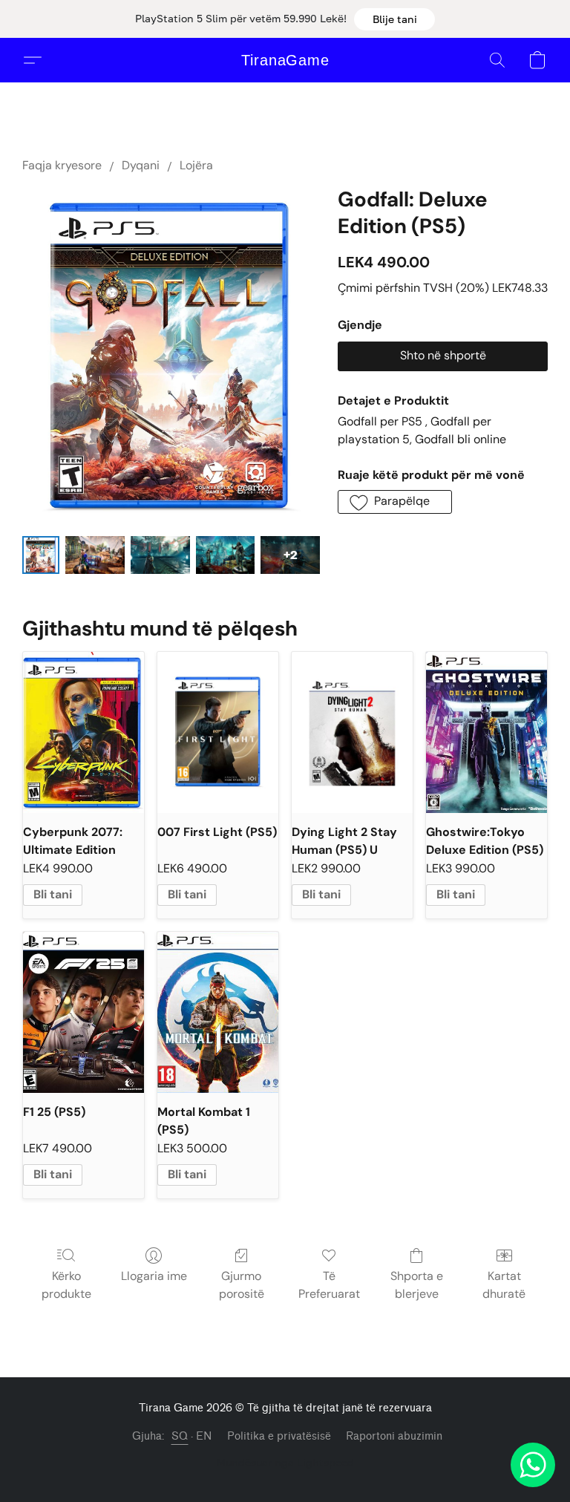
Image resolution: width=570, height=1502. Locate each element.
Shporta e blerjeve (416, 1285)
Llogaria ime (154, 1276)
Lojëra (196, 165)
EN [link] (204, 1436)
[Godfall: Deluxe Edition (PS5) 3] (225, 554)
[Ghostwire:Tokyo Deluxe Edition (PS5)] (486, 732)
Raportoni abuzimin (394, 1436)
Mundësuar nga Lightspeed (285, 1462)
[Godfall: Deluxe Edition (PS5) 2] (160, 554)
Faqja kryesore (62, 165)
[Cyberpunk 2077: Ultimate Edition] (83, 732)
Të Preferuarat (329, 1285)
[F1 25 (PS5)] (83, 1012)
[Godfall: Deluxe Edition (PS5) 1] (95, 554)
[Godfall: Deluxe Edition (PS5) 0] (40, 554)
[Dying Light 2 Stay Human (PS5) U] (352, 732)
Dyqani (141, 165)
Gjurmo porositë (241, 1285)
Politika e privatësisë (279, 1436)
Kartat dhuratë (503, 1285)
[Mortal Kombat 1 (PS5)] (217, 1012)
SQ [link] (180, 1436)
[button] (394, 19)
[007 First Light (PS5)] (217, 732)
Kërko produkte (66, 1285)
